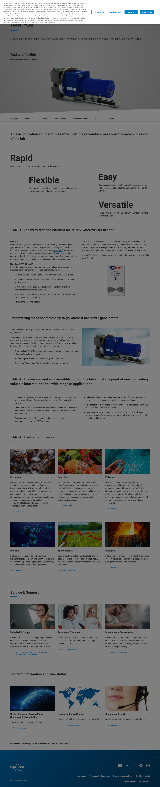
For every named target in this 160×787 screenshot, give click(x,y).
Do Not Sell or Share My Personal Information (107, 12)
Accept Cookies (147, 12)
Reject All (131, 12)
